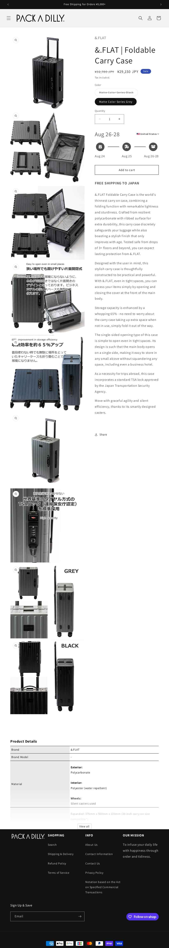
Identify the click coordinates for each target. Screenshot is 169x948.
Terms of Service (58, 873)
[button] (8, 18)
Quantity (100, 111)
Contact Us (92, 863)
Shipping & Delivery (60, 854)
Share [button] (103, 434)
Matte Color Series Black (118, 93)
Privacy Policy (94, 873)
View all (84, 826)
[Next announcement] (160, 4)
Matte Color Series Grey (115, 102)
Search (52, 845)
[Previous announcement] (8, 4)
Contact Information (99, 854)
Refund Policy (57, 863)
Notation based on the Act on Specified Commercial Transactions (103, 887)
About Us (91, 845)
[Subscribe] (79, 916)
